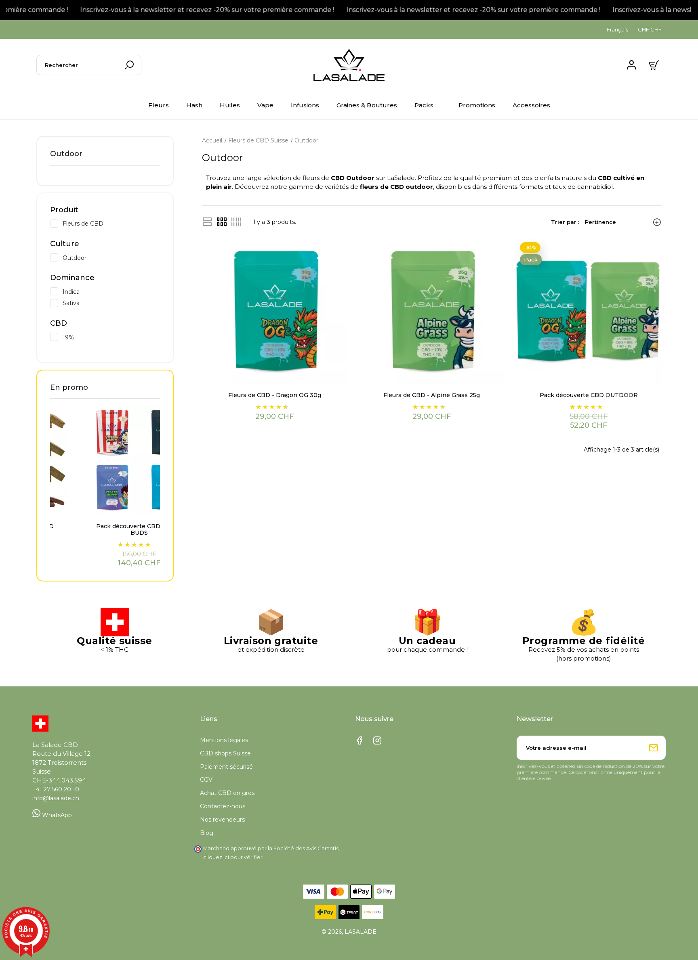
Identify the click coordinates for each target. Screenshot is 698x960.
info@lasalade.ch (55, 798)
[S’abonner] (653, 748)
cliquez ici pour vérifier (233, 857)
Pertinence (600, 222)
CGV (206, 779)
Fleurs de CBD (111, 223)
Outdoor (66, 153)
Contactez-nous (222, 806)
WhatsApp (56, 815)
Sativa (111, 303)
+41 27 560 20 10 (55, 789)
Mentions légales (224, 740)
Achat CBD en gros (227, 793)
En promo (69, 387)
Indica (111, 291)
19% (111, 337)
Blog (206, 833)
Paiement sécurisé (226, 766)
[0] (655, 65)
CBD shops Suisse (225, 753)
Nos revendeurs (222, 819)
